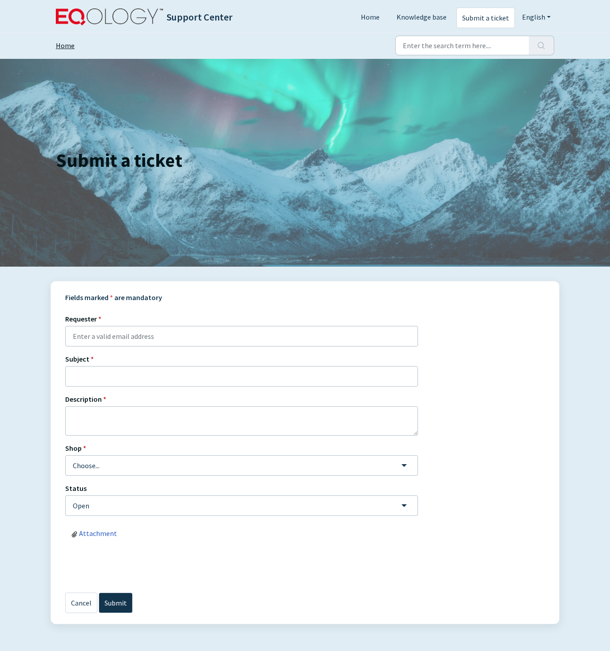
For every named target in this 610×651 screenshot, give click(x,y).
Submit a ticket (485, 17)
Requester (83, 318)
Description (85, 399)
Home (370, 16)
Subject (79, 358)
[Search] (541, 45)
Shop (75, 448)
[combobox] (241, 465)
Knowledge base (422, 16)
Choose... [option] (86, 465)
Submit (115, 602)
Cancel (81, 602)
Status (76, 488)
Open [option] (81, 505)
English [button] (533, 16)
